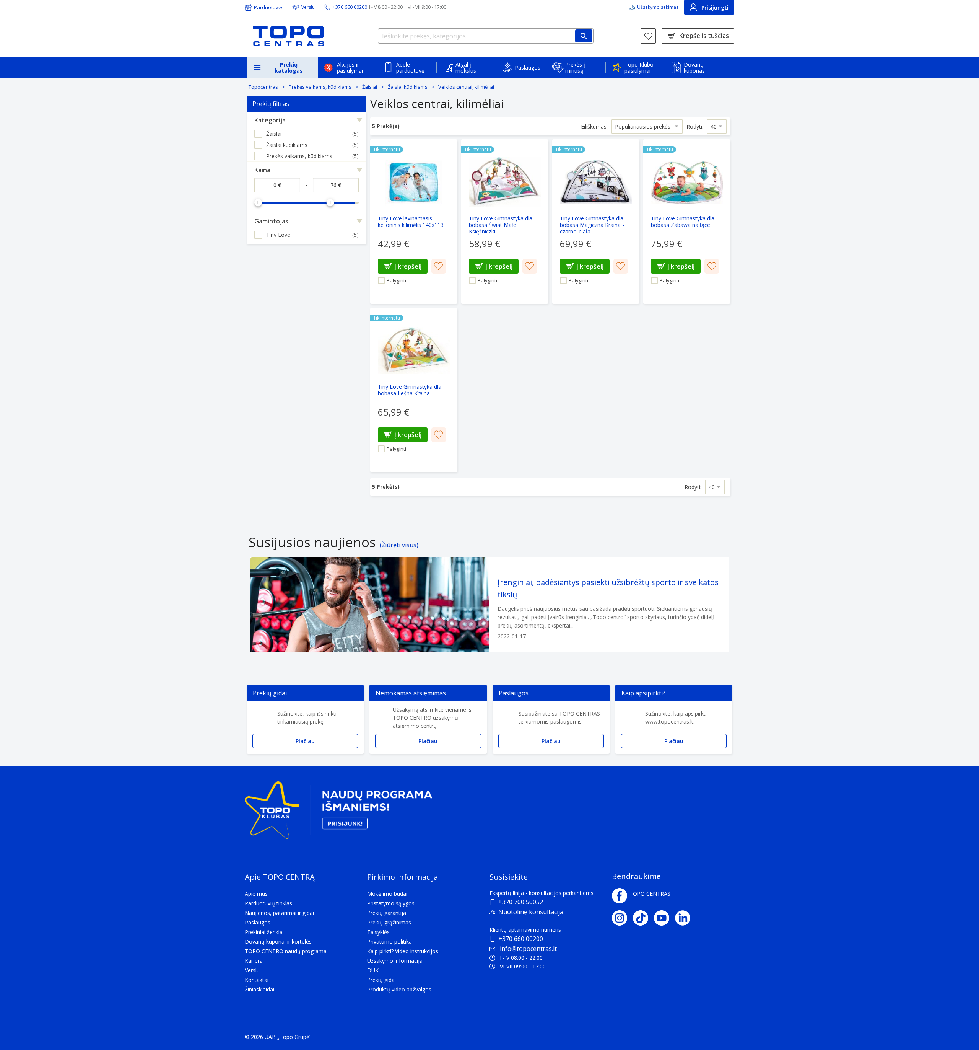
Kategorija (270, 120)
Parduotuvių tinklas (268, 903)
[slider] (258, 202)
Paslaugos (527, 67)
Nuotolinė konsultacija (530, 912)
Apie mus (256, 894)
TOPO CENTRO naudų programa (286, 951)
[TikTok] (643, 918)
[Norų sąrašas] (648, 36)
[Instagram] (622, 918)
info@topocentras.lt (528, 948)
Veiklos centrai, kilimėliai (466, 86)
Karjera (254, 961)
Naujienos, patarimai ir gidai (279, 913)
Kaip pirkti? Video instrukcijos (402, 951)
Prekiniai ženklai (264, 932)
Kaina (262, 170)
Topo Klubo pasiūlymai (639, 67)
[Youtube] (664, 918)
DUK (373, 970)
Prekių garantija (386, 913)
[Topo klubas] (338, 813)
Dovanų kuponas (694, 67)
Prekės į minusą (575, 67)
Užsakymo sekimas (657, 7)
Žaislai (369, 86)
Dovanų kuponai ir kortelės (278, 941)
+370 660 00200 (520, 938)
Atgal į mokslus (465, 67)
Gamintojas (271, 221)
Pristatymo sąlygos (391, 903)
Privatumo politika (389, 941)
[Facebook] (619, 895)
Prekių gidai (381, 980)
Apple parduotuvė (410, 67)
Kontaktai (256, 980)
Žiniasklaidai (259, 989)
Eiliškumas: (594, 126)
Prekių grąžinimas (389, 922)
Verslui (308, 7)
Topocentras (263, 86)
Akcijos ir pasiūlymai (350, 67)
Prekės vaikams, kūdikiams (320, 86)
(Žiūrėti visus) (399, 545)
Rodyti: (694, 126)
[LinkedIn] (685, 918)
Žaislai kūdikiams (408, 86)
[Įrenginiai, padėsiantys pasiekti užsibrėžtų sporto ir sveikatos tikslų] (489, 604)
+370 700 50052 (520, 902)
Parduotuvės (269, 7)
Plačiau (305, 741)
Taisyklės (378, 932)
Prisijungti (715, 7)
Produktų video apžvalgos (399, 989)
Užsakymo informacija (395, 961)
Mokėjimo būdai (387, 894)
